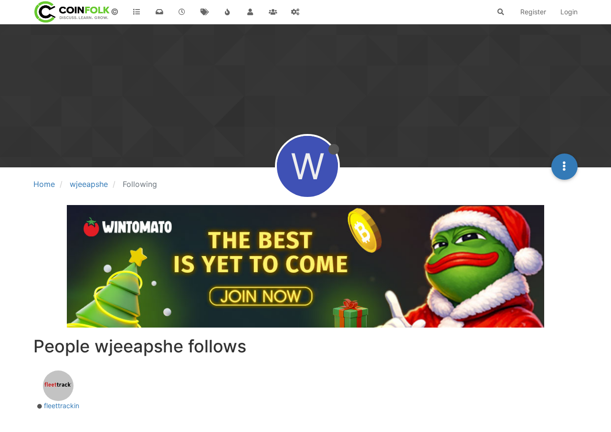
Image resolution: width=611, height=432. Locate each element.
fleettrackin (61, 405)
